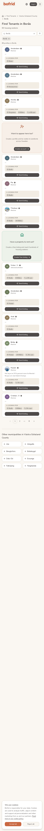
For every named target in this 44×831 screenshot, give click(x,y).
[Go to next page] (34, 421)
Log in (33, 4)
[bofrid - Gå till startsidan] (10, 4)
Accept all (13, 824)
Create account (20, 149)
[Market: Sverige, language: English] (27, 4)
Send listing (23, 66)
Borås (5, 39)
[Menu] (40, 4)
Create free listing (20, 257)
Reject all (30, 824)
